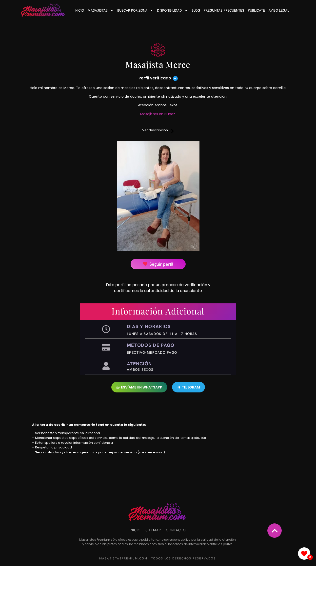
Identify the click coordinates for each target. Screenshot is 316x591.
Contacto (176, 530)
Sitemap (153, 530)
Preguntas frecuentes (224, 10)
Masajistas (98, 10)
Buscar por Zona (132, 10)
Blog (196, 10)
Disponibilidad (169, 10)
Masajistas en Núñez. (158, 113)
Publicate (256, 10)
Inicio (79, 10)
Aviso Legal (279, 10)
